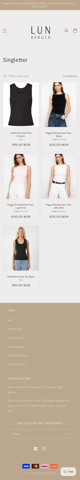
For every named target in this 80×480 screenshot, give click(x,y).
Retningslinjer (16, 346)
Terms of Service (18, 355)
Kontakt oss (15, 329)
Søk (10, 320)
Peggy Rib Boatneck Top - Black (58, 134)
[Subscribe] (67, 434)
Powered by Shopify (48, 473)
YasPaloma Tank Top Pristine (21, 134)
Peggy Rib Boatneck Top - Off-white (58, 206)
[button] (5, 30)
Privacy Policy (16, 364)
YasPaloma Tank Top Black (21, 276)
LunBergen (35, 473)
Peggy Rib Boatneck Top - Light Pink (20, 206)
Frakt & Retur (16, 338)
